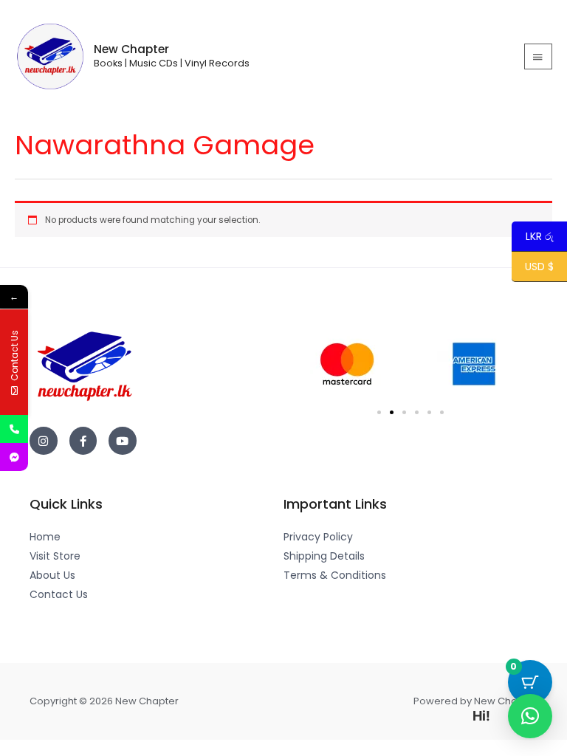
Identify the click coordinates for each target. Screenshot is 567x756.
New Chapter (131, 49)
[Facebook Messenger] (14, 457)
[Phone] (14, 429)
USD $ (539, 267)
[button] (379, 412)
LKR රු (533, 237)
